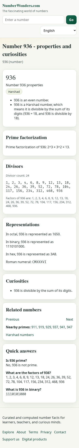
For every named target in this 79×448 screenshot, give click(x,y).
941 (62, 327)
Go (71, 20)
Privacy (46, 432)
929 (48, 327)
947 (69, 327)
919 (41, 327)
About (21, 432)
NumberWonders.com (21, 5)
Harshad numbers (20, 335)
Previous (12, 319)
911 (34, 327)
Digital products (34, 439)
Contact (60, 432)
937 (55, 327)
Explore (8, 432)
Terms (33, 432)
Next (69, 319)
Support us (10, 439)
